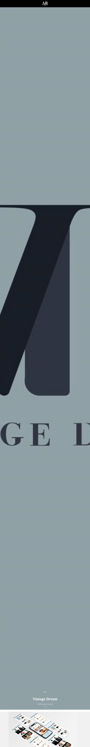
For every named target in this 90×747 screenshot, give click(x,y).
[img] (45, 3)
